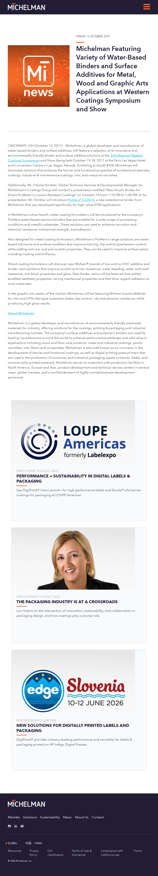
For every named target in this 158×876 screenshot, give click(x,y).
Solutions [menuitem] (30, 817)
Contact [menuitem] (98, 817)
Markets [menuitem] (14, 817)
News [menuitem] (67, 817)
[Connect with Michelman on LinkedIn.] (17, 826)
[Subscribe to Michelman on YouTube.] (24, 826)
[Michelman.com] (33, 9)
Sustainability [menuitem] (50, 817)
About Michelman (21, 313)
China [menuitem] (38, 843)
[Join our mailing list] (11, 826)
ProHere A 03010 (80, 200)
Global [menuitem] (12, 843)
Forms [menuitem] (138, 851)
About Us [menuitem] (81, 817)
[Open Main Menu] (146, 7)
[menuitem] (30, 843)
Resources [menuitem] (14, 851)
